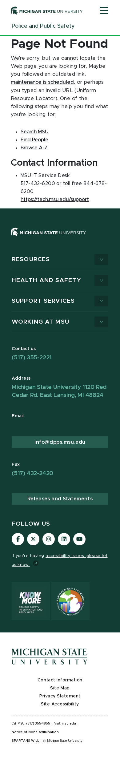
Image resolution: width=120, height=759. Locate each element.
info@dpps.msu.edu (60, 442)
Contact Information (60, 680)
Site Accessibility (60, 704)
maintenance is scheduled (42, 82)
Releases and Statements (60, 498)
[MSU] (60, 238)
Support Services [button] (43, 301)
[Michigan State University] (47, 10)
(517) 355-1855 (38, 723)
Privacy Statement (60, 696)
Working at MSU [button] (40, 322)
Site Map (60, 688)
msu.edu (69, 723)
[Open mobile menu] (104, 11)
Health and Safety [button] (46, 280)
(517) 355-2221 (32, 358)
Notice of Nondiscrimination (35, 732)
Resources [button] (31, 259)
